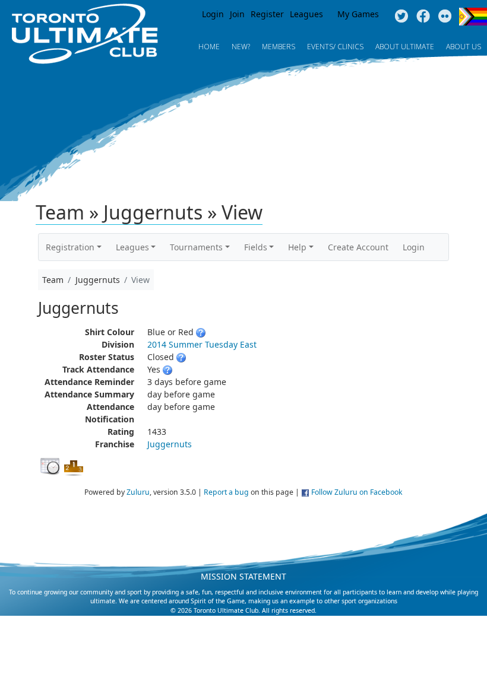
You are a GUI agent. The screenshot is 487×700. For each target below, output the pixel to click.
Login (213, 14)
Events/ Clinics (335, 47)
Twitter (401, 17)
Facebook (423, 17)
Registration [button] (70, 247)
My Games (358, 14)
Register (267, 14)
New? (241, 47)
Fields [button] (255, 247)
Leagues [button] (132, 247)
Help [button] (297, 247)
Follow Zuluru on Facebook (357, 492)
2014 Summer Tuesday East (202, 344)
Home (209, 47)
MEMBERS (278, 47)
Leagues (306, 14)
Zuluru (138, 492)
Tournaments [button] (196, 247)
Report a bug (226, 492)
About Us (463, 47)
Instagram (445, 17)
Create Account (358, 247)
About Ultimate (404, 47)
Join (237, 14)
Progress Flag (473, 17)
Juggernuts (169, 444)
